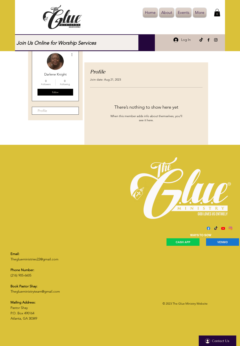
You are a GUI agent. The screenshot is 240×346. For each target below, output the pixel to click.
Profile (42, 111)
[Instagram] (216, 40)
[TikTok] (201, 40)
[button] (217, 12)
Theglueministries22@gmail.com (34, 259)
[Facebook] (208, 40)
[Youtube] (223, 228)
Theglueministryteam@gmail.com (35, 291)
